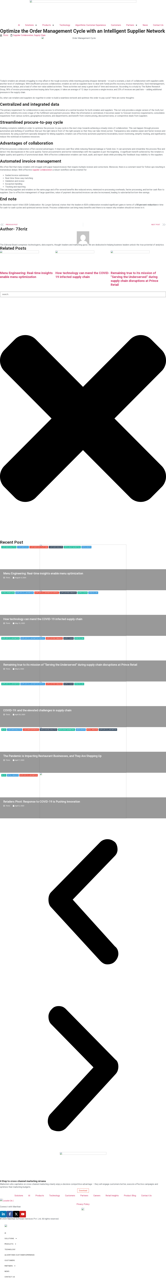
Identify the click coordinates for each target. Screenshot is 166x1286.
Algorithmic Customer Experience (90, 25)
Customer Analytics (9, 547)
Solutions (29, 25)
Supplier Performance (68, 592)
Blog (4, 729)
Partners (130, 25)
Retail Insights (92, 729)
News (145, 25)
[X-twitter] (16, 1214)
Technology (64, 25)
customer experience (30, 729)
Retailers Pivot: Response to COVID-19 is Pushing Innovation (41, 801)
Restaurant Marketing (72, 547)
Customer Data (23, 547)
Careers (96, 1195)
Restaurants (86, 547)
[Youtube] (22, 1214)
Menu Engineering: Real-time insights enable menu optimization (43, 573)
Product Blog (130, 1195)
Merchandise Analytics (48, 729)
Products (46, 25)
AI (19, 25)
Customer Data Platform (38, 547)
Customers (116, 25)
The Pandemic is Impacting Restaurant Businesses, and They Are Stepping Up (52, 756)
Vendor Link (93, 592)
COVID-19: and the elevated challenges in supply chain (37, 710)
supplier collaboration (42, 170)
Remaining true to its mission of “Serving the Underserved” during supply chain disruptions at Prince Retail (70, 664)
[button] (83, 901)
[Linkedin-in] (3, 1214)
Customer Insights (55, 547)
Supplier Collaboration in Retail (46, 592)
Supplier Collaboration (23, 35)
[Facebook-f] (9, 1214)
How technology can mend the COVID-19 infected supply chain (42, 619)
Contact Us (158, 25)
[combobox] (83, 294)
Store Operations (8, 592)
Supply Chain (40, 35)
